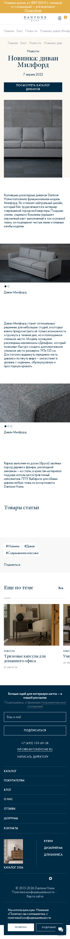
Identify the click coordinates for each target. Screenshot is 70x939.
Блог (20, 31)
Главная (9, 31)
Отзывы (9, 808)
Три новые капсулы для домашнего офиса (25, 658)
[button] (5, 286)
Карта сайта (35, 896)
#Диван (29, 546)
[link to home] (35, 18)
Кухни (48, 841)
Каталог (10, 771)
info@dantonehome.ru (34, 749)
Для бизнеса (53, 854)
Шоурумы (11, 818)
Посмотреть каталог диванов (33, 87)
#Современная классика (22, 553)
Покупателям (14, 780)
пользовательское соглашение (46, 704)
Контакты (11, 828)
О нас (8, 799)
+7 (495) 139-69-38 (35, 743)
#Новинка (12, 546)
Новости (31, 31)
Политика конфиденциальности (33, 892)
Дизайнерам (53, 848)
